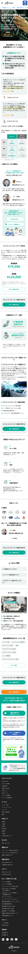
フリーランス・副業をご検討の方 (10, 850)
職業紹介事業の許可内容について (10, 913)
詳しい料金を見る (14, 289)
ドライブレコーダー (7, 807)
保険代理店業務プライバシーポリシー (11, 901)
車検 (17, 645)
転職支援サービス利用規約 (8, 911)
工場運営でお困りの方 (7, 864)
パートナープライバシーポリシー (10, 899)
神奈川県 (4, 828)
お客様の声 (4, 786)
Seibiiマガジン (5, 872)
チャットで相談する (14, 224)
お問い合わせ (5, 925)
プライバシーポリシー (7, 897)
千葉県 (3, 824)
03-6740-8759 (14, 219)
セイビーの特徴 (5, 783)
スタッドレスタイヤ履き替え (18, 642)
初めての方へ (5, 781)
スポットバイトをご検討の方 (9, 852)
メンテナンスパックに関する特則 (10, 886)
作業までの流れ (5, 788)
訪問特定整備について (7, 915)
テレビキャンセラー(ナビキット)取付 (10, 659)
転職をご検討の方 (6, 855)
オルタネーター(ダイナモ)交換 (8, 649)
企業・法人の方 (5, 843)
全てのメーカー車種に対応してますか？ (12, 581)
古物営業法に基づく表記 (8, 908)
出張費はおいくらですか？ (9, 569)
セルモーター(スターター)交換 (8, 652)
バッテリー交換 (5, 642)
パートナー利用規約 (7, 884)
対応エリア (4, 790)
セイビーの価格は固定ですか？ (10, 575)
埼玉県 (3, 826)
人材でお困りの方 (6, 862)
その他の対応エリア (7, 835)
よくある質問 (5, 923)
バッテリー (4, 809)
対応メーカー (5, 793)
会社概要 (4, 932)
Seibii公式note (5, 874)
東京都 (3, 821)
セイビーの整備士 (6, 795)
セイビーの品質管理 (7, 797)
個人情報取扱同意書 (7, 904)
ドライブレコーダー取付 (7, 645)
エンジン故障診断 (6, 655)
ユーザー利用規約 (6, 881)
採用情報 (4, 935)
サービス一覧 (5, 805)
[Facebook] (12, 940)
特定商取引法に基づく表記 (8, 906)
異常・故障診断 (5, 812)
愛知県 (3, 831)
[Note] (3, 940)
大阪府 (3, 833)
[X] (7, 940)
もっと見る (14, 665)
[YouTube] (16, 940)
